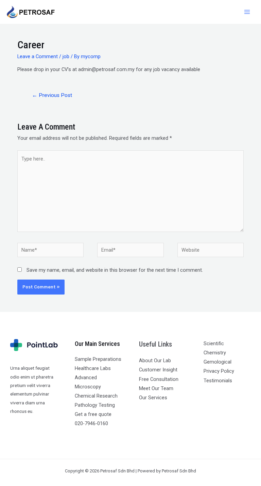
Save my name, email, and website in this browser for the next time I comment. (115, 270)
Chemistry (215, 353)
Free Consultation (158, 379)
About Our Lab (155, 360)
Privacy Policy (219, 371)
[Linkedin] (244, 393)
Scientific (214, 343)
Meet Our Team (156, 388)
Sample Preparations (98, 359)
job (66, 56)
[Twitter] (217, 393)
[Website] (210, 251)
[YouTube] (235, 393)
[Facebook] (208, 393)
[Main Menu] (247, 12)
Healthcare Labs (93, 368)
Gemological (217, 362)
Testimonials (218, 381)
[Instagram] (226, 393)
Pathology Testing (95, 405)
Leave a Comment (37, 56)
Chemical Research (96, 396)
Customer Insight (158, 370)
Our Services (153, 398)
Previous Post (52, 95)
